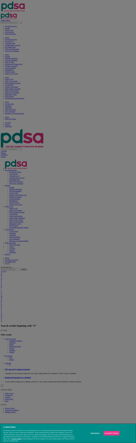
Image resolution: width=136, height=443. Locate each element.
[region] (68, 433)
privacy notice (16, 439)
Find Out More (95, 433)
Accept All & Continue (111, 433)
